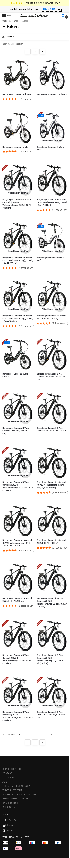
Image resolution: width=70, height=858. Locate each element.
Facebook (12, 830)
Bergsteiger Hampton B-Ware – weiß (51, 148)
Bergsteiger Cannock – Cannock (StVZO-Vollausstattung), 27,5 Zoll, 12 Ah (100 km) (17, 543)
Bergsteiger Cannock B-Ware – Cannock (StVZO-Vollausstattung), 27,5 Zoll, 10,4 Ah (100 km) (51, 659)
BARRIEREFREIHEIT (12, 803)
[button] (64, 16)
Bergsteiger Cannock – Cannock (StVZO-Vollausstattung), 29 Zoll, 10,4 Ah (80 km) (17, 260)
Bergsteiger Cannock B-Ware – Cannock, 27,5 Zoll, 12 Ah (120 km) (51, 377)
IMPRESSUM (8, 807)
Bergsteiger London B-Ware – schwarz (16, 375)
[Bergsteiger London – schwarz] (17, 75)
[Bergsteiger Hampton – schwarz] (52, 75)
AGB (4, 781)
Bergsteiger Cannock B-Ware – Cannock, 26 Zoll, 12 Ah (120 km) (52, 429)
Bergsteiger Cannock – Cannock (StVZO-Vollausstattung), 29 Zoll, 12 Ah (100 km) (17, 318)
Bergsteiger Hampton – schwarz (52, 94)
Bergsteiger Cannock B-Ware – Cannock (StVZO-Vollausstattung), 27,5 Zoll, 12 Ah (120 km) (17, 486)
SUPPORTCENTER (11, 769)
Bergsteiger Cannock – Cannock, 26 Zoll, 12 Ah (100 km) (52, 541)
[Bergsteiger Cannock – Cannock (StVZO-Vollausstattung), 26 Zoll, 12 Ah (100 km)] (52, 180)
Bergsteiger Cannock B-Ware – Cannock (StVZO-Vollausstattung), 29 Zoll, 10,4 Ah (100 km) (52, 602)
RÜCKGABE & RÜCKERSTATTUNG (19, 794)
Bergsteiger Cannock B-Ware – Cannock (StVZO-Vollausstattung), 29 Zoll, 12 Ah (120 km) (16, 203)
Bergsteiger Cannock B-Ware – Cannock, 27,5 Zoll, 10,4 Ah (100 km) (17, 431)
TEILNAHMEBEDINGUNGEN (16, 786)
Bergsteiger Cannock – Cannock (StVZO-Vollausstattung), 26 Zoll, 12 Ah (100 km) (52, 202)
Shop (16, 21)
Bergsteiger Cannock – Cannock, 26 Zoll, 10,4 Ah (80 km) (17, 599)
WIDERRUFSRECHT (12, 790)
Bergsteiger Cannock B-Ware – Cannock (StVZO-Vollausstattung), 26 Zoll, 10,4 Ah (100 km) (17, 716)
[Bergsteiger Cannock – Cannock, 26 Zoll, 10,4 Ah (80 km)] (17, 579)
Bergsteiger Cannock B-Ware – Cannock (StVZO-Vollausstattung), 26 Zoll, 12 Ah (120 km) (16, 659)
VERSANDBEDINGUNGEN (15, 798)
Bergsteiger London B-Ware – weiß (50, 259)
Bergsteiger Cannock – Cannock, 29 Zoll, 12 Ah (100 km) (52, 317)
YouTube (12, 819)
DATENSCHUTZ (10, 777)
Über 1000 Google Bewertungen (42, 3)
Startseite (6, 21)
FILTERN (10, 37)
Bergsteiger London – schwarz (16, 94)
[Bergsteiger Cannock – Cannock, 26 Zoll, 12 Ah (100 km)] (52, 520)
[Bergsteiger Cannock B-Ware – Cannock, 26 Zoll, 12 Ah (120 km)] (52, 408)
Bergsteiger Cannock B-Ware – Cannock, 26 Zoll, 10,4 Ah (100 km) (51, 715)
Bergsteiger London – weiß (15, 147)
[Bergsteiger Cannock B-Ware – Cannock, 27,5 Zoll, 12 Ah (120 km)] (52, 354)
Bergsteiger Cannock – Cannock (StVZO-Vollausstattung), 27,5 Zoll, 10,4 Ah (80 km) (52, 485)
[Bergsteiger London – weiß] (17, 127)
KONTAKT (7, 773)
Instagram (12, 825)
